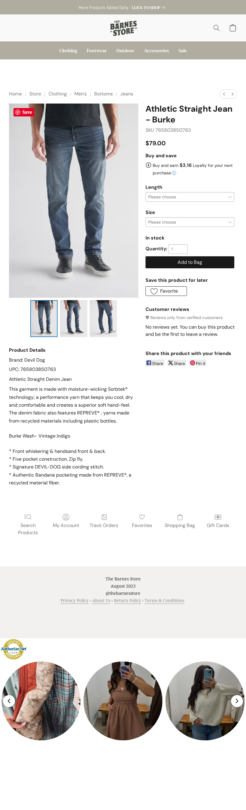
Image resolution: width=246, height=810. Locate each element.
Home (15, 94)
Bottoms (103, 94)
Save (27, 112)
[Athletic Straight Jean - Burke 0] (44, 318)
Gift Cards (218, 525)
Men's (80, 94)
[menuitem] (224, 94)
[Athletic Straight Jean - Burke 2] (103, 318)
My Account (66, 525)
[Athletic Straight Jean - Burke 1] (73, 318)
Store (35, 94)
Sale (182, 50)
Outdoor (125, 50)
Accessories (156, 50)
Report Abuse (186, 611)
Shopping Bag (180, 525)
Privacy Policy (74, 600)
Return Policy (127, 600)
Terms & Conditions (164, 600)
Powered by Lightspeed (123, 622)
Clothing (68, 50)
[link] (150, 7)
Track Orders (104, 525)
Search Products (28, 529)
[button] (123, 27)
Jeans (126, 94)
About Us (101, 600)
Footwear (97, 50)
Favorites (142, 525)
